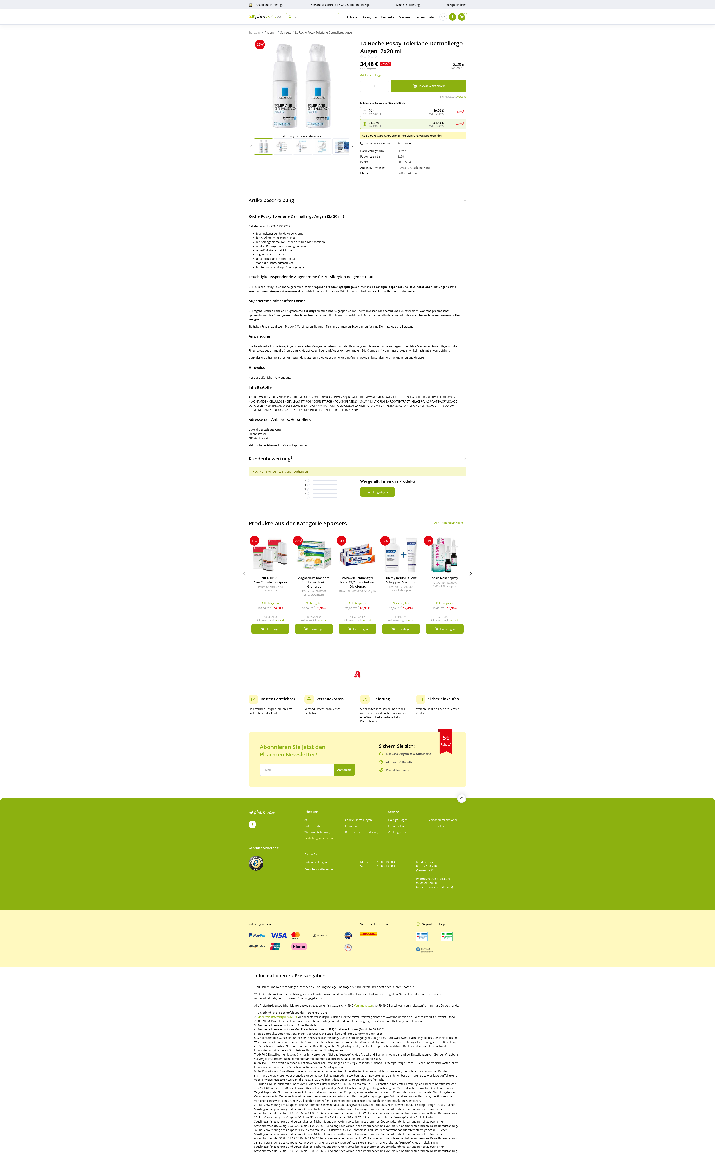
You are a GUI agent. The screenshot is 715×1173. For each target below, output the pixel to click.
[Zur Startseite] (265, 17)
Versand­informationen (443, 820)
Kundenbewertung (271, 458)
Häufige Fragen (398, 820)
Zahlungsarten (397, 832)
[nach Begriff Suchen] (289, 16)
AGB (307, 820)
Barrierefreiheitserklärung (361, 832)
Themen (419, 17)
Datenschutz (312, 826)
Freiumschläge (397, 826)
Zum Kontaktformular (319, 869)
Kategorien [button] (370, 17)
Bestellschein (437, 826)
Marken (404, 17)
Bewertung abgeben (377, 492)
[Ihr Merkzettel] (443, 17)
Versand (461, 96)
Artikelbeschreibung (271, 200)
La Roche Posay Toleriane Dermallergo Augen (324, 32)
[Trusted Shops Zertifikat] (256, 863)
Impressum (352, 826)
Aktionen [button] (352, 17)
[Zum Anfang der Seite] (461, 798)
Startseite (254, 32)
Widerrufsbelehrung (317, 832)
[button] (352, 146)
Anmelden (344, 770)
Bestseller (388, 17)
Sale (431, 17)
